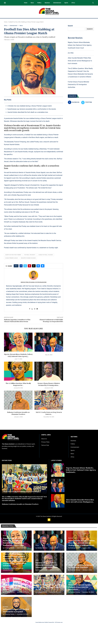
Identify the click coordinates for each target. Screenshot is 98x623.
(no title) (71, 53)
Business (47, 2)
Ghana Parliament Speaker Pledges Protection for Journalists (80, 587)
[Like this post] (16, 265)
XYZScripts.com (59, 622)
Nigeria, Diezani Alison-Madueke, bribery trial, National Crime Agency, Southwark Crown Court (80, 45)
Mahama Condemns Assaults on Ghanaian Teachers (20, 504)
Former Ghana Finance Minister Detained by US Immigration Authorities (78, 84)
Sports (66, 2)
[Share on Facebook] (21, 265)
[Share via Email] (42, 265)
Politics (39, 2)
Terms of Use (45, 445)
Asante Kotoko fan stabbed (13, 254)
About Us (44, 438)
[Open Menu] (5, 3)
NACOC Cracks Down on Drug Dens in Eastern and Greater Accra (49, 587)
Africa (73, 2)
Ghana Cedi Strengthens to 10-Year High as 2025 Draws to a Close (16, 587)
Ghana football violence (45, 254)
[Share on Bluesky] (38, 265)
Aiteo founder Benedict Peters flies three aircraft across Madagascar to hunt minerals (80, 60)
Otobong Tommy (10, 548)
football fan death (29, 254)
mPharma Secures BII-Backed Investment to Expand (16, 610)
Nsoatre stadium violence (28, 258)
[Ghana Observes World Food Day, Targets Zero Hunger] (24, 479)
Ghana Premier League (11, 258)
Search (70, 26)
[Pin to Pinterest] (29, 265)
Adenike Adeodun (42, 548)
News (32, 2)
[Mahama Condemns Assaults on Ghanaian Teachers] (18, 400)
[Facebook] (49, 519)
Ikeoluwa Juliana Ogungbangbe (33, 282)
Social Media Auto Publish (42, 622)
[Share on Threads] (34, 265)
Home (25, 2)
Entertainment (57, 2)
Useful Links (46, 435)
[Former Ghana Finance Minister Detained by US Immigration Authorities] (48, 371)
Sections (74, 436)
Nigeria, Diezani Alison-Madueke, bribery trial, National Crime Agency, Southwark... (81, 470)
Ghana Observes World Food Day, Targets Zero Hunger (21, 491)
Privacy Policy (45, 442)
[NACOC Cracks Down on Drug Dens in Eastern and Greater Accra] (48, 400)
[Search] (93, 3)
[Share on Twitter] (25, 265)
